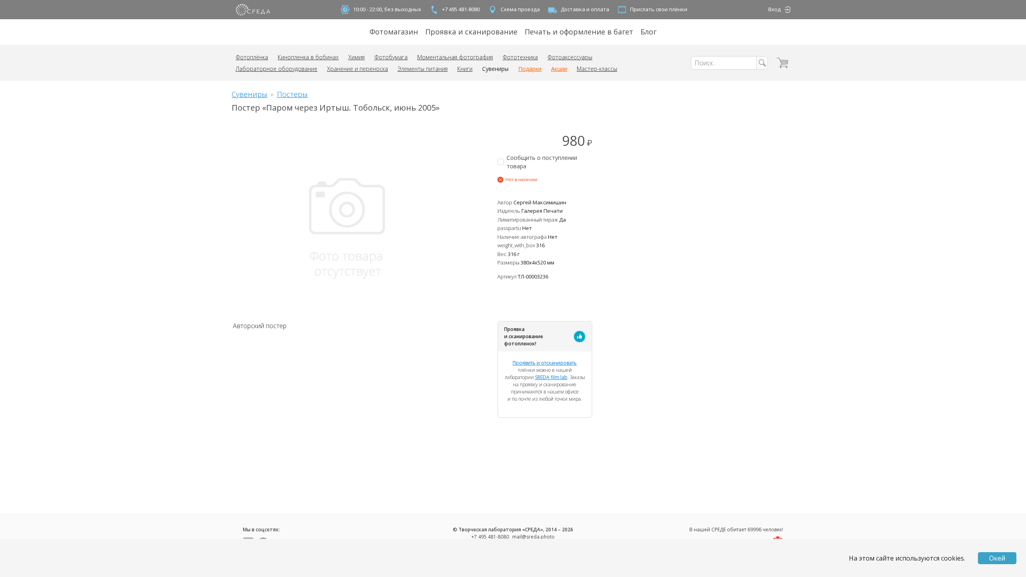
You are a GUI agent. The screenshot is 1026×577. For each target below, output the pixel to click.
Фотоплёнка (252, 57)
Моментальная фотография (455, 57)
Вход (774, 9)
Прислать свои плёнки (658, 9)
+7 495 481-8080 (461, 9)
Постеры (292, 94)
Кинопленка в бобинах (308, 57)
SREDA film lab (551, 377)
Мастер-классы (597, 69)
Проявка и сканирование (471, 31)
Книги (465, 69)
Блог (648, 31)
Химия (356, 57)
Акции (559, 69)
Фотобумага (391, 57)
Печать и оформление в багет (579, 31)
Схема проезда (520, 9)
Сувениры (495, 69)
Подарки (529, 69)
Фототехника (520, 57)
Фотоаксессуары (569, 57)
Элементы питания (423, 69)
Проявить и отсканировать (545, 362)
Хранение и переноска (357, 69)
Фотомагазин (394, 31)
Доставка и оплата (585, 9)
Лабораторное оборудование (276, 69)
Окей (997, 558)
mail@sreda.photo (533, 536)
